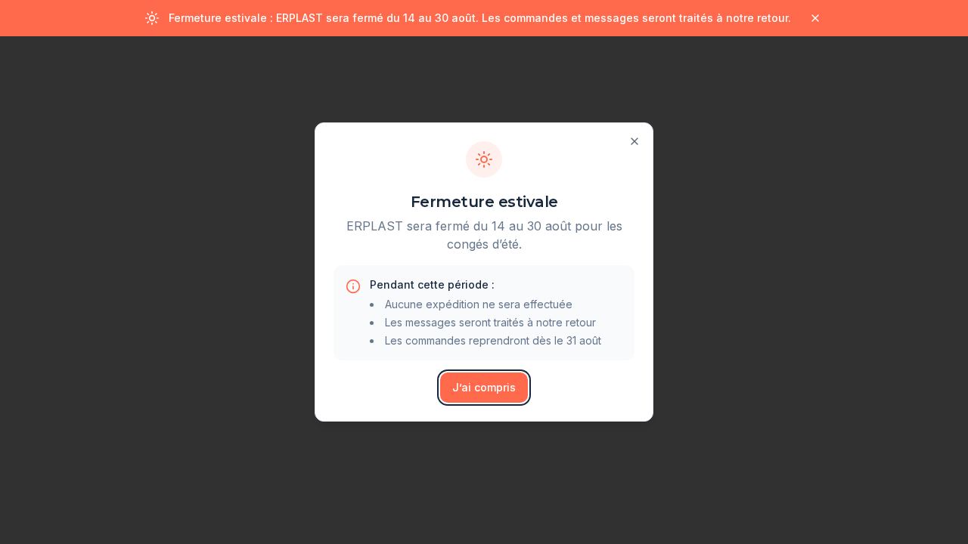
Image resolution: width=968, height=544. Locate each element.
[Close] (634, 141)
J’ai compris (484, 387)
